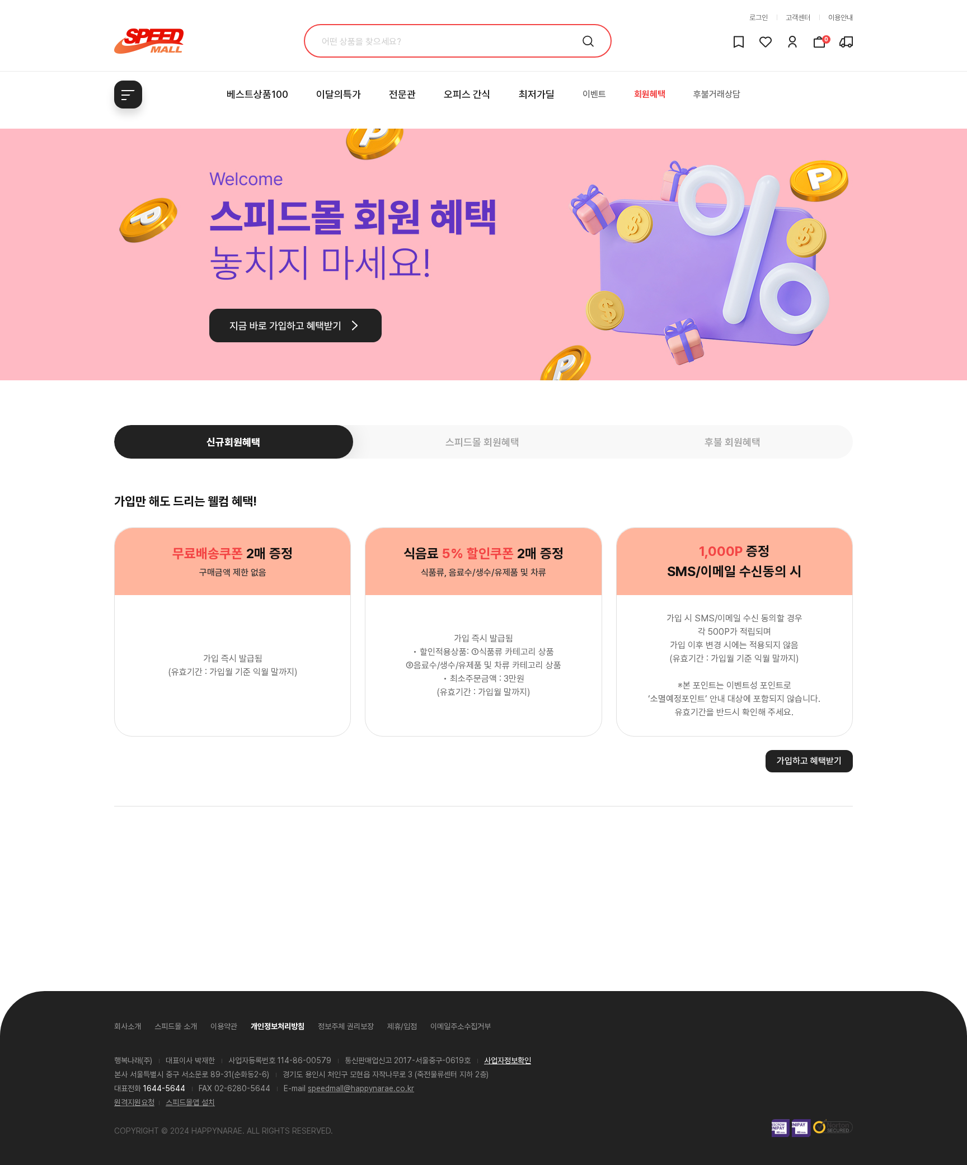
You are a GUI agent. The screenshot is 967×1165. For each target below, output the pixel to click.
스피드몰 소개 (175, 1026)
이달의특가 (338, 94)
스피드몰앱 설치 (190, 1102)
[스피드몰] (149, 41)
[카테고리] (128, 95)
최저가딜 (537, 94)
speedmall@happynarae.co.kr (361, 1088)
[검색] (588, 41)
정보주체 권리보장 (346, 1026)
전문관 (402, 94)
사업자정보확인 (507, 1060)
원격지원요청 (134, 1102)
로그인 (758, 17)
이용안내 (840, 17)
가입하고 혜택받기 (809, 761)
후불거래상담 (716, 94)
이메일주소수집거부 (460, 1026)
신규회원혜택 (233, 442)
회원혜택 (649, 94)
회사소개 (127, 1026)
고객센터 (798, 17)
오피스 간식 (467, 94)
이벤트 (594, 94)
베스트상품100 (257, 94)
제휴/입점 (402, 1026)
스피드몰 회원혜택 (482, 442)
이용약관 (223, 1026)
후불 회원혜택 (733, 442)
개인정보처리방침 (277, 1026)
